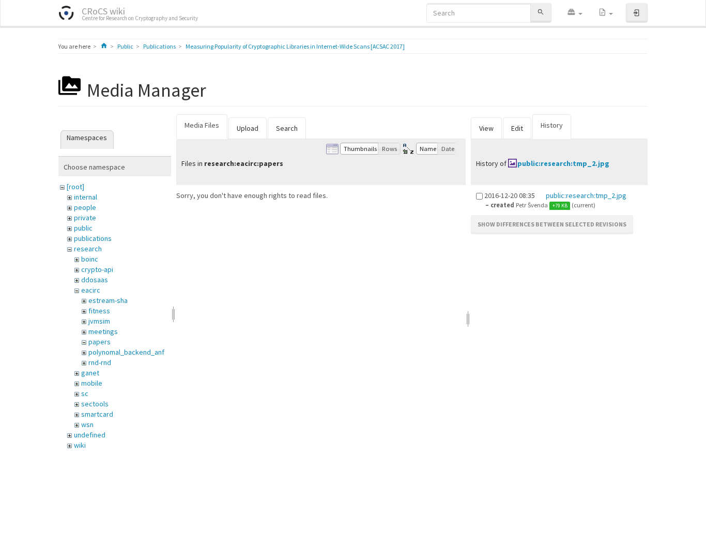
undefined (89, 434)
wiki (80, 445)
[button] (574, 13)
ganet (90, 372)
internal (85, 197)
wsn (87, 424)
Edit (517, 128)
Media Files (202, 125)
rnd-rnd (99, 362)
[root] (75, 186)
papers (99, 341)
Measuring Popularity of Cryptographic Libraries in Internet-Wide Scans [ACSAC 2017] (295, 46)
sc (84, 393)
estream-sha (108, 300)
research (88, 248)
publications (93, 238)
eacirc (90, 290)
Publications (159, 46)
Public (125, 46)
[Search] (540, 12)
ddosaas (94, 279)
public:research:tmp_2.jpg (563, 163)
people (85, 207)
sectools (95, 403)
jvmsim (99, 321)
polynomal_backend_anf (126, 352)
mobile (91, 383)
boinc (89, 259)
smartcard (97, 414)
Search (287, 128)
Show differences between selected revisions (552, 224)
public (83, 228)
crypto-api (97, 269)
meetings (103, 331)
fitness (99, 310)
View (486, 128)
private (85, 217)
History (552, 125)
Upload (247, 128)
